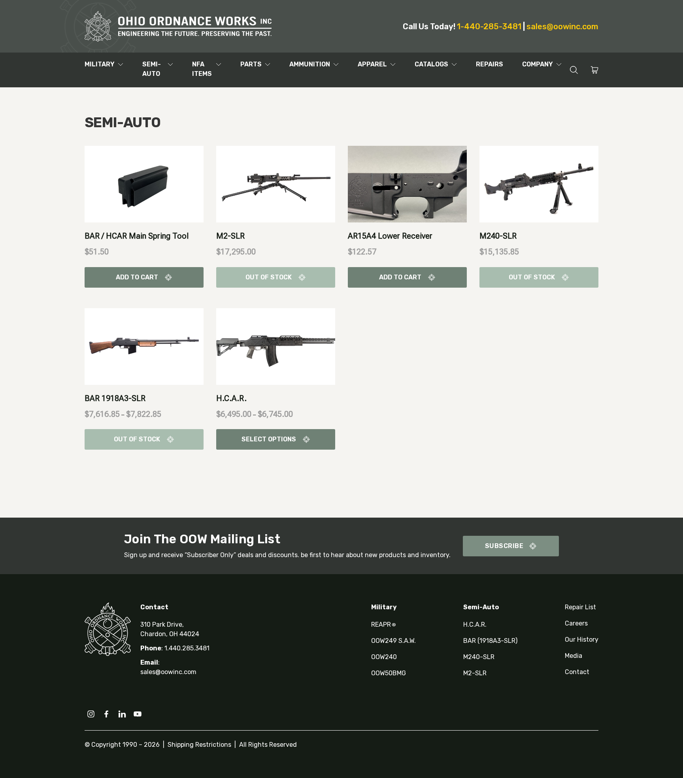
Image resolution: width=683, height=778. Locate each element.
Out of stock (268, 277)
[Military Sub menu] (120, 64)
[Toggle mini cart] (594, 70)
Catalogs (431, 64)
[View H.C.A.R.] (275, 346)
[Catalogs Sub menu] (454, 64)
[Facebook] (106, 714)
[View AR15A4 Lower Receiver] (407, 183)
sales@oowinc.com (562, 26)
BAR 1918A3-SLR (115, 398)
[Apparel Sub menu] (393, 64)
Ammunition (309, 64)
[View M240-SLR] (538, 183)
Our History (581, 639)
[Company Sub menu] (559, 64)
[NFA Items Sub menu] (218, 64)
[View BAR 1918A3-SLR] (144, 346)
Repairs (489, 64)
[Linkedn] (122, 714)
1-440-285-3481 (489, 26)
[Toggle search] (574, 70)
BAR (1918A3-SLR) (490, 640)
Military (100, 64)
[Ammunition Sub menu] (336, 64)
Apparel (372, 64)
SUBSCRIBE (504, 546)
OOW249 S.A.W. (393, 640)
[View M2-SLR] (275, 183)
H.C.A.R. (231, 398)
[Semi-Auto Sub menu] (170, 64)
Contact (577, 672)
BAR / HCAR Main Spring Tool (137, 236)
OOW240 (384, 657)
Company (537, 64)
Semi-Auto (151, 68)
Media (573, 655)
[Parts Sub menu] (267, 64)
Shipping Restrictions (199, 744)
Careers (576, 623)
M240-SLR (498, 236)
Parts (251, 64)
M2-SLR (230, 236)
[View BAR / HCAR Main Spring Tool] (144, 183)
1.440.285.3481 (186, 648)
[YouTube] (137, 714)
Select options (269, 439)
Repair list (580, 607)
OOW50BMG (388, 673)
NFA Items (202, 68)
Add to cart (137, 277)
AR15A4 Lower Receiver (390, 236)
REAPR (383, 624)
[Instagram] (91, 714)
